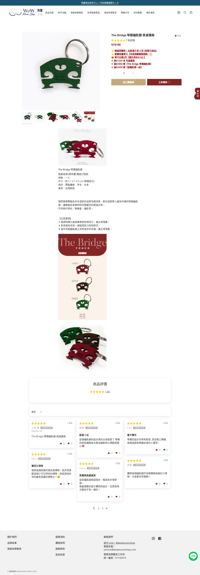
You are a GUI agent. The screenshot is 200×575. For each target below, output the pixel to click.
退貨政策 (60, 554)
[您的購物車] (191, 12)
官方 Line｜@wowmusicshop (119, 542)
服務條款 (60, 548)
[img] (38, 423)
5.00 (107, 391)
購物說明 (60, 542)
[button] (118, 40)
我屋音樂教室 (14, 548)
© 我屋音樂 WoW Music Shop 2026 (22, 571)
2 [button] (98, 508)
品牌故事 (12, 542)
